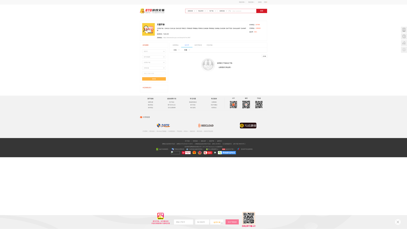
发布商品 (150, 107)
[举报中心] (215, 153)
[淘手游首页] (152, 11)
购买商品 (150, 104)
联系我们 (214, 107)
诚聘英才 (219, 141)
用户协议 (171, 102)
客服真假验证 (193, 102)
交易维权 (214, 102)
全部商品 (175, 45)
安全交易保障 (172, 107)
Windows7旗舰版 (161, 131)
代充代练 (210, 45)
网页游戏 (152, 131)
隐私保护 (203, 141)
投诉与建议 (214, 104)
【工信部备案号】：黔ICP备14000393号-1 (233, 144)
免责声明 (211, 141)
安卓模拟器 (171, 131)
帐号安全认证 (172, 104)
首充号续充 (198, 45)
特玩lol (186, 131)
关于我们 (187, 141)
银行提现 (192, 107)
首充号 (187, 45)
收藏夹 (260, 2)
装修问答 (192, 131)
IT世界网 (145, 131)
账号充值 (192, 104)
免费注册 (150, 102)
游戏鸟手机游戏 (208, 131)
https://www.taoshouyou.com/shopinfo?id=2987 (176, 37)
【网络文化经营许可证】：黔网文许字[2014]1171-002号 (177, 144)
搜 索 (154, 79)
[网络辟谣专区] (227, 152)
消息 (265, 2)
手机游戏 (179, 131)
